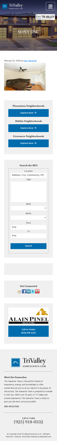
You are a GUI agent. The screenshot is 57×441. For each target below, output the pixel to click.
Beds (28, 204)
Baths (28, 213)
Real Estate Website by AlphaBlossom (36, 436)
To (28, 231)
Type (28, 179)
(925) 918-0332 (28, 331)
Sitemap (17, 436)
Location (28, 171)
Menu (50, 8)
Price (28, 223)
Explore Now (27, 113)
